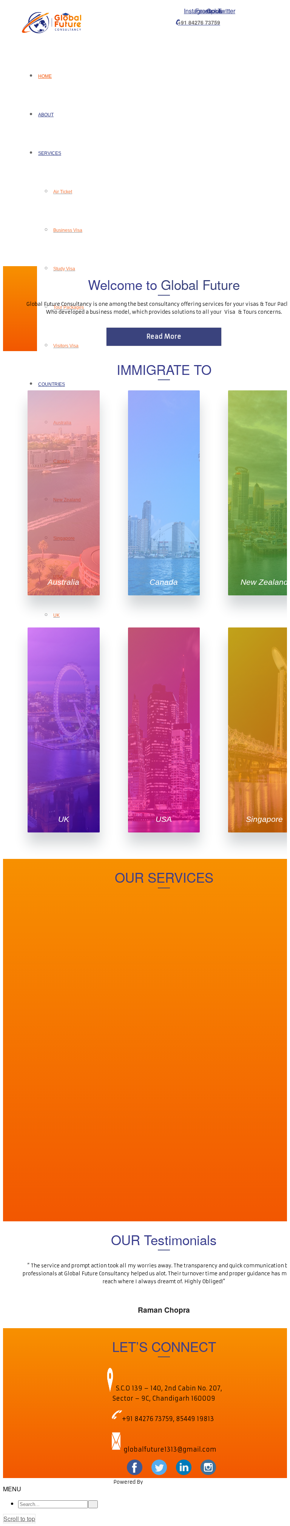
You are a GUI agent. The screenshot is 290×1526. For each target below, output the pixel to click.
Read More (164, 336)
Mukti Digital (160, 1482)
